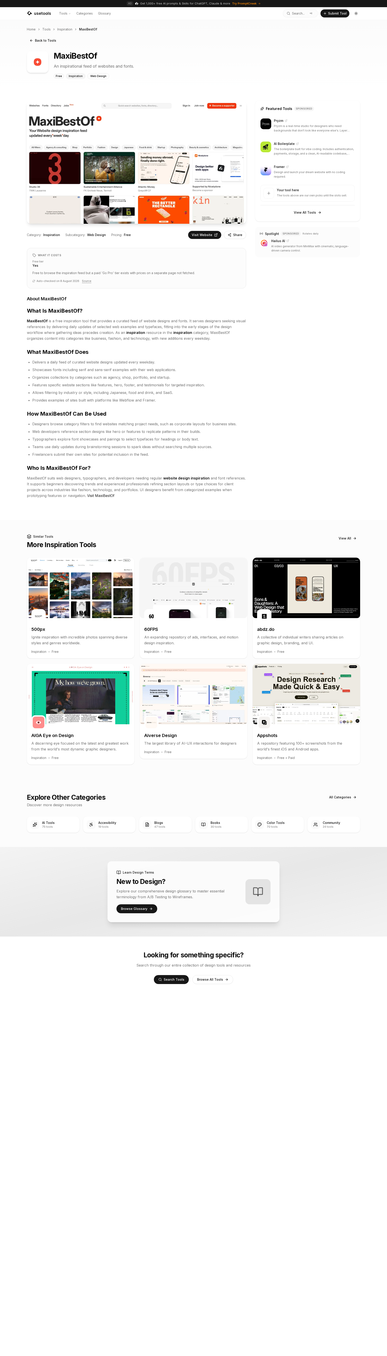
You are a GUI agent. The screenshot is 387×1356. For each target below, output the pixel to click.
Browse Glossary (134, 909)
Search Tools (174, 979)
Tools (63, 13)
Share (237, 235)
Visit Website (202, 235)
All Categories (340, 797)
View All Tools (305, 212)
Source (86, 281)
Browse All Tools (210, 979)
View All (345, 538)
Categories (84, 13)
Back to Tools (45, 40)
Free (127, 235)
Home (31, 29)
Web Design (96, 235)
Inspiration (64, 29)
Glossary (104, 13)
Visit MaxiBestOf (100, 495)
